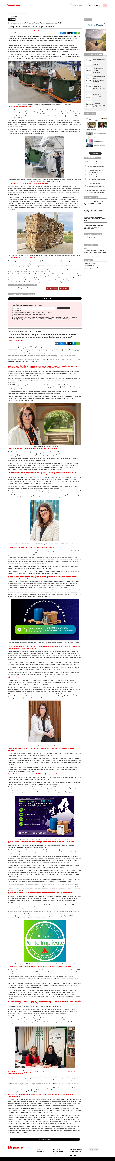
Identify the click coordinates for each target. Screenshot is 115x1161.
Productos (48, 13)
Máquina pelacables (96, 63)
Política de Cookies (75, 1151)
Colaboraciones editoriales (74, 1154)
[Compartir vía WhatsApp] (78, 33)
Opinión (41, 13)
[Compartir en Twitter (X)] (70, 33)
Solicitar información (52, 288)
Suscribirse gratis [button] (94, 5)
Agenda (64, 13)
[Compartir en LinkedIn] (74, 33)
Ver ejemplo (39, 305)
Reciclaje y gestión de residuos (18, 13)
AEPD (25, 322)
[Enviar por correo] (62, 33)
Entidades (71, 13)
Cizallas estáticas (99, 88)
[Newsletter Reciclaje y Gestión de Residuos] (95, 131)
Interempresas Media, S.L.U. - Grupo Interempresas (60, 1159)
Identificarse (40, 1147)
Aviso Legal (25, 316)
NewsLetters (40, 1151)
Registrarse (40, 1149)
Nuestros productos (58, 1151)
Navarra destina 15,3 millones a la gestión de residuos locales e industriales (93, 203)
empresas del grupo (37, 319)
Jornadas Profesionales (90, 263)
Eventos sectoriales (89, 269)
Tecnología (57, 13)
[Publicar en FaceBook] (66, 33)
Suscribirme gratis (64, 308)
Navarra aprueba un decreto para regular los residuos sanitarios (93, 211)
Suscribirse (95, 153)
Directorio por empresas (91, 256)
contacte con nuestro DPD (44, 321)
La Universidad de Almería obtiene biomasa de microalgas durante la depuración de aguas (94, 227)
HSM (25, 23)
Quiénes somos (57, 1154)
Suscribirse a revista (42, 1154)
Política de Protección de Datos (36, 316)
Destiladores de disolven (98, 81)
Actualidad (33, 13)
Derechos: (56, 319)
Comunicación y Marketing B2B (92, 267)
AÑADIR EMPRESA (94, 1149)
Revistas (78, 13)
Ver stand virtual (64, 288)
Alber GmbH (42, 30)
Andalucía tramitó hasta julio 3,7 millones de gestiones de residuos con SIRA (95, 218)
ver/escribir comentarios (45, 1139)
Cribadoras (96, 72)
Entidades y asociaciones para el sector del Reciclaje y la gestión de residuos (95, 252)
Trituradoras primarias (97, 97)
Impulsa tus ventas (89, 265)
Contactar (56, 1147)
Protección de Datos (76, 1149)
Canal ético (56, 1149)
